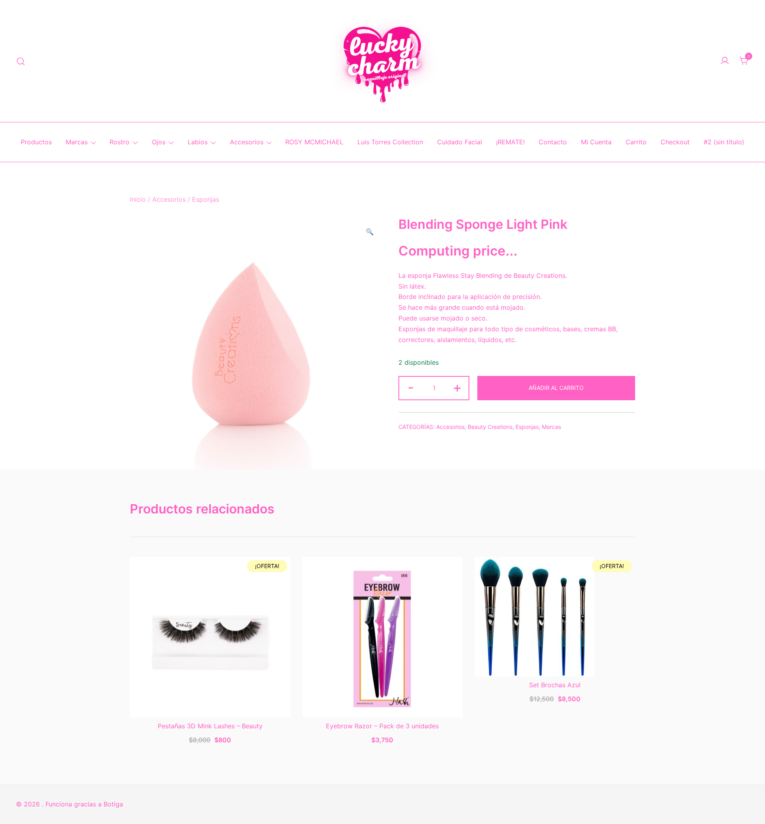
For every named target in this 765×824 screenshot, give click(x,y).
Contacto (553, 142)
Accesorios (246, 142)
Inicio (138, 199)
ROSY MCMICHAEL (314, 142)
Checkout (675, 142)
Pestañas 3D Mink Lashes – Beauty (210, 726)
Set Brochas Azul (555, 685)
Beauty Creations (490, 426)
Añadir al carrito (556, 387)
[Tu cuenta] (725, 61)
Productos (36, 142)
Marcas (77, 142)
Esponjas (205, 199)
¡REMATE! (510, 142)
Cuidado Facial (459, 142)
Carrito (636, 142)
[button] (370, 231)
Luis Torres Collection (390, 142)
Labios (198, 142)
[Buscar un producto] (21, 60)
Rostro (119, 142)
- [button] (411, 387)
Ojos (158, 142)
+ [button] (457, 387)
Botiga (113, 804)
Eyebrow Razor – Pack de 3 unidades (382, 726)
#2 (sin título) (724, 142)
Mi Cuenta (596, 142)
